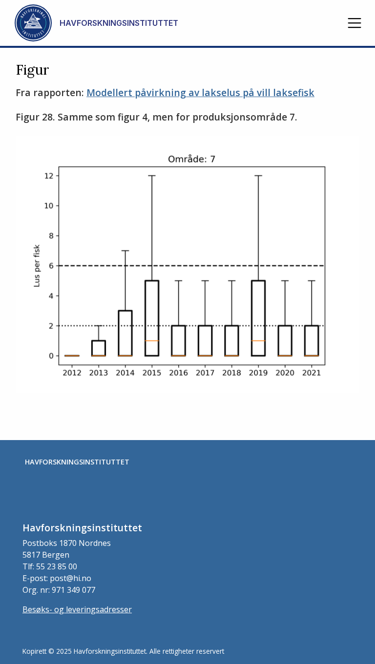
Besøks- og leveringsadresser (77, 609)
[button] (354, 23)
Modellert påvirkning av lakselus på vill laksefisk (200, 92)
